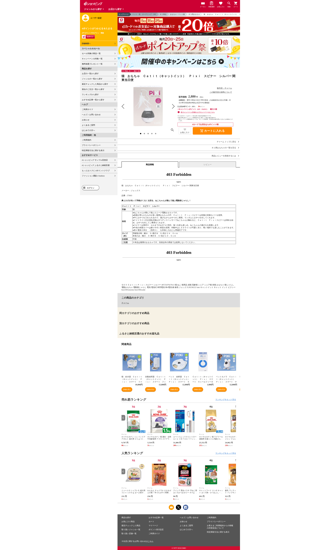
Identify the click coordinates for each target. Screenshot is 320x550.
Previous (123, 418)
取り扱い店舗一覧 (129, 534)
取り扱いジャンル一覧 (131, 530)
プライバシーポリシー (91, 145)
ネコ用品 (163, 14)
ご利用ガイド (87, 109)
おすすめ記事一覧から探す (93, 100)
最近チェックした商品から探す (95, 84)
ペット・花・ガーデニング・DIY (144, 14)
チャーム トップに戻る (226, 142)
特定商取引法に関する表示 (93, 150)
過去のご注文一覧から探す (93, 89)
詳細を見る (127, 389)
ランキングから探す (90, 95)
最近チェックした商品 (131, 526)
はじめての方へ (88, 130)
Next (234, 418)
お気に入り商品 (128, 522)
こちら (150, 541)
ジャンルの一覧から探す (92, 79)
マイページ (153, 526)
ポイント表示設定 (156, 530)
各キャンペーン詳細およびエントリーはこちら (198, 112)
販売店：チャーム (224, 88)
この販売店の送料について (221, 92)
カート (151, 522)
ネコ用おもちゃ (194, 14)
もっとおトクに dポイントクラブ (96, 171)
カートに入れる (212, 131)
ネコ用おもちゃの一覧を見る (224, 148)
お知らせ (85, 120)
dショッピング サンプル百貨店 (95, 160)
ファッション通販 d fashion (93, 176)
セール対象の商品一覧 (91, 53)
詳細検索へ (86, 43)
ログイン (90, 188)
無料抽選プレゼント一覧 (92, 64)
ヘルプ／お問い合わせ (91, 115)
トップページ (123, 14)
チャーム (125, 303)
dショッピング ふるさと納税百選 (96, 165)
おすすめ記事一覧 (156, 518)
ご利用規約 (86, 140)
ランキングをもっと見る (225, 400)
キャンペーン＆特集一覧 (92, 59)
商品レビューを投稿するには (224, 156)
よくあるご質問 (88, 125)
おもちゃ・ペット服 (177, 14)
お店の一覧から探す (90, 74)
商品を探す (126, 518)
